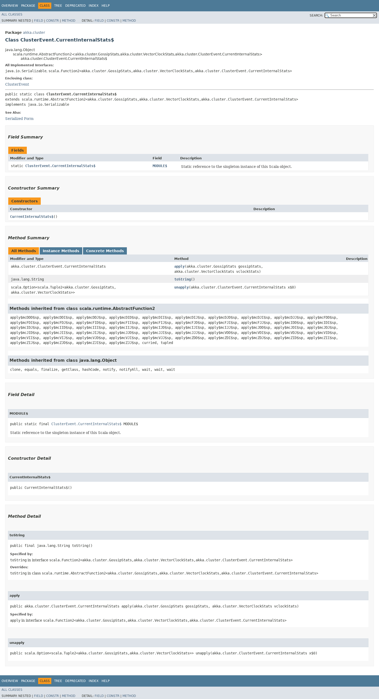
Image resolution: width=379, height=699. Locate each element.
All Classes (12, 14)
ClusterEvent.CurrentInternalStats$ (60, 166)
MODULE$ (160, 166)
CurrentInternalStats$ (31, 217)
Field (38, 20)
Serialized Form (19, 119)
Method (68, 20)
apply (179, 266)
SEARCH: (316, 15)
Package (28, 5)
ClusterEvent (17, 84)
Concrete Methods (105, 251)
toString (182, 279)
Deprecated (75, 5)
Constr (52, 20)
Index (93, 5)
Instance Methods (61, 251)
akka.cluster (34, 32)
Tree (58, 5)
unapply (181, 287)
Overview (10, 5)
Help (106, 5)
